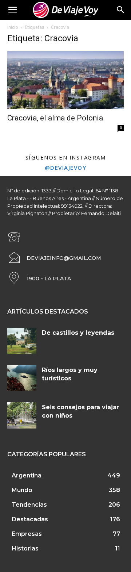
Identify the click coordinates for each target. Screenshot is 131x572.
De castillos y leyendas (78, 332)
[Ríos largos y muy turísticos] (21, 378)
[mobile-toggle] (12, 10)
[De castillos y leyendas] (21, 341)
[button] (121, 10)
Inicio (12, 27)
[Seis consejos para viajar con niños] (21, 415)
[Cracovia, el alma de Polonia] (65, 80)
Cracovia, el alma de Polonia (55, 118)
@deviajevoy (66, 167)
